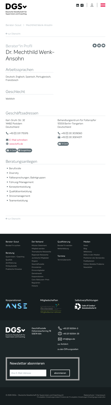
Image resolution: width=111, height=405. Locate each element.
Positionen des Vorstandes (94, 258)
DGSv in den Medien (92, 255)
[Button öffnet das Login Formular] (92, 5)
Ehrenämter (36, 267)
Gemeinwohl (37, 273)
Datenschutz (89, 395)
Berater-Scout (13, 25)
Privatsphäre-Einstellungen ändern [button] (48, 397)
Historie (35, 286)
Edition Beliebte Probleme (94, 264)
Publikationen (89, 261)
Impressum (100, 395)
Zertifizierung (11, 263)
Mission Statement (39, 245)
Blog (85, 248)
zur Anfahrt (63, 344)
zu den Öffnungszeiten (68, 349)
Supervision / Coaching (15, 257)
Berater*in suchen (13, 245)
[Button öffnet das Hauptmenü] (103, 5)
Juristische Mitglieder (40, 258)
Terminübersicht (64, 260)
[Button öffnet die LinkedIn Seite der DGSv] (76, 5)
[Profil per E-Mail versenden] (103, 45)
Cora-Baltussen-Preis (40, 279)
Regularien (36, 283)
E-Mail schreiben (18, 140)
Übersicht (14, 33)
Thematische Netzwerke (41, 252)
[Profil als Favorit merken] (95, 45)
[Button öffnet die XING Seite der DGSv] (83, 5)
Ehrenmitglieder (38, 270)
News (86, 245)
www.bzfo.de (16, 143)
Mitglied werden (38, 248)
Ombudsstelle (11, 266)
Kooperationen (37, 276)
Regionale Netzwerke (40, 255)
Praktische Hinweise (14, 269)
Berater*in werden (65, 245)
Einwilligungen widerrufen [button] (96, 397)
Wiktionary (88, 252)
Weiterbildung (63, 248)
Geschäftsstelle (38, 264)
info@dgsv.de (69, 339)
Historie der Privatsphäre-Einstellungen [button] (74, 397)
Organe (35, 261)
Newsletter (88, 267)
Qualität (9, 260)
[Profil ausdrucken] (99, 45)
